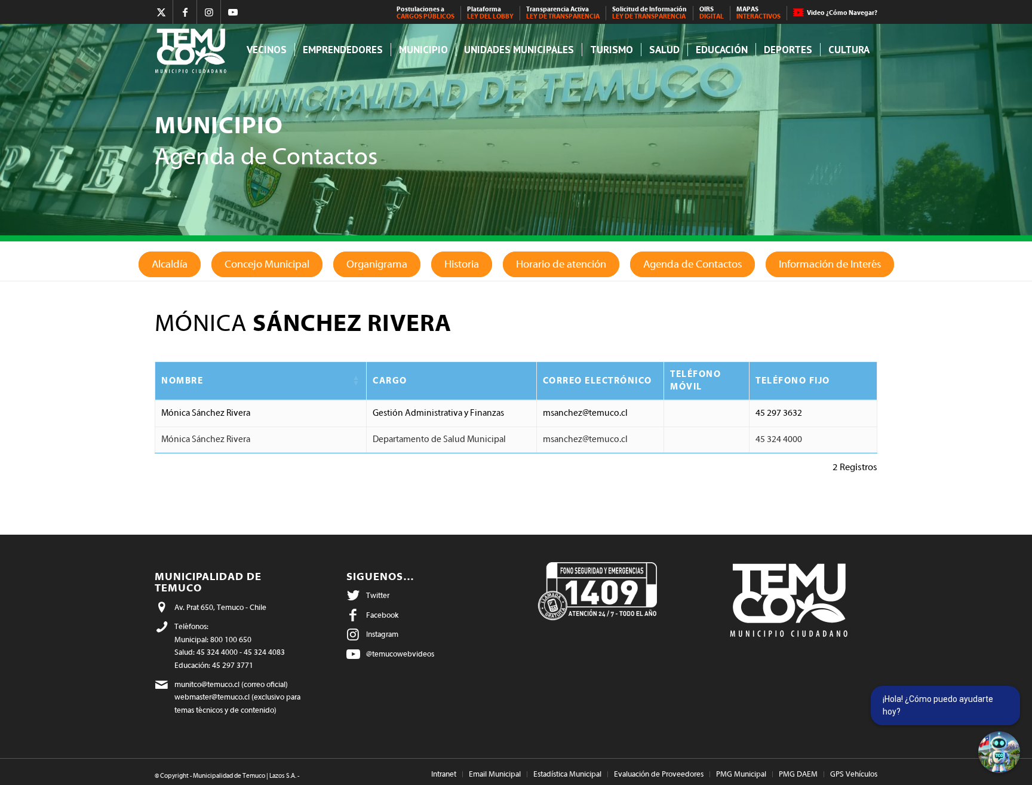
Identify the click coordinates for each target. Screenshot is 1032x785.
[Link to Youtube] (233, 12)
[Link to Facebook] (184, 12)
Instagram (382, 634)
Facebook (382, 615)
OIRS (711, 12)
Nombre (182, 381)
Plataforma (490, 12)
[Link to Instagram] (208, 12)
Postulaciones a (425, 12)
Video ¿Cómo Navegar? (842, 13)
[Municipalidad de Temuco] (194, 49)
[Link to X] (161, 12)
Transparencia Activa (563, 12)
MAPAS (758, 12)
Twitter (377, 595)
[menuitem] (426, 13)
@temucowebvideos (400, 653)
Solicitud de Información (649, 12)
